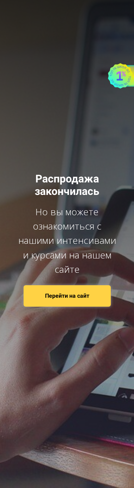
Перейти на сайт (67, 295)
